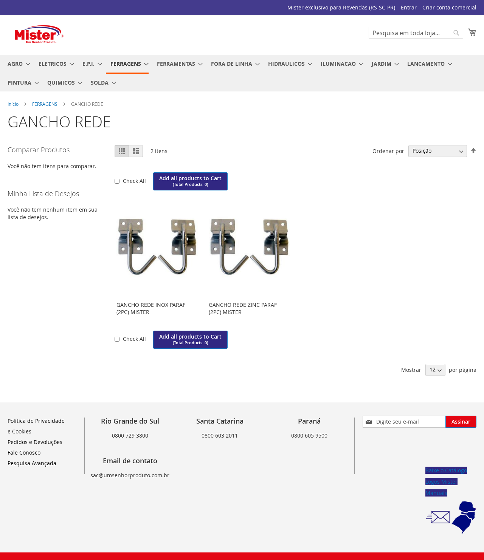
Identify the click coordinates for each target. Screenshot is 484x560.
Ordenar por (388, 150)
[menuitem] (16, 64)
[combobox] (416, 33)
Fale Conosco (24, 452)
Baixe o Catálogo (446, 470)
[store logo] (40, 34)
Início (14, 104)
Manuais (436, 493)
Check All (135, 180)
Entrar (409, 7)
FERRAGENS (45, 104)
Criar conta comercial (449, 7)
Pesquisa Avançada (32, 463)
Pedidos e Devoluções (35, 442)
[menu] (242, 73)
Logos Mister (441, 481)
